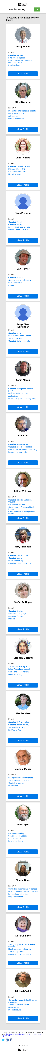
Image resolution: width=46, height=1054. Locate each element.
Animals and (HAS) (19, 667)
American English (15, 616)
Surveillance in (17, 836)
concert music (18, 556)
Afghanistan (13, 396)
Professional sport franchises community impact (20, 62)
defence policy (18, 722)
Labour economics (16, 119)
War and (15, 338)
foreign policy (18, 444)
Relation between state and (23, 892)
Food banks (13, 786)
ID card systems (15, 839)
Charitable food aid (16, 783)
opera (15, 558)
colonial (19, 166)
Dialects (11, 619)
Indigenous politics (16, 897)
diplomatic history (19, 341)
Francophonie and (19, 227)
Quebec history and (19, 280)
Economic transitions (17, 172)
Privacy (34, 1034)
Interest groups (14, 1010)
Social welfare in (18, 780)
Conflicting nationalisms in (22, 889)
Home (28, 1034)
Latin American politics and (22, 450)
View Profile (23, 74)
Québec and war (18, 393)
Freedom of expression (18, 452)
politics (15, 278)
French (15, 222)
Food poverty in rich (20, 778)
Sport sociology (14, 65)
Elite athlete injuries (16, 58)
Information (16, 833)
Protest (11, 285)
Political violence (15, 283)
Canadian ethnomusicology (19, 563)
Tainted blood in (18, 1005)
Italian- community (19, 669)
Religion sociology (16, 841)
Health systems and (19, 949)
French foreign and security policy (22, 399)
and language (17, 614)
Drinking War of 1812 (16, 169)
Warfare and (16, 727)
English (15, 611)
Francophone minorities (18, 894)
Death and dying (15, 674)
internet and (16, 505)
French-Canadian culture (18, 230)
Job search (13, 116)
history (15, 225)
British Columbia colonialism (20, 954)
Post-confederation (19, 336)
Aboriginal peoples (16, 952)
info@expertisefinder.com (15, 1034)
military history (18, 725)
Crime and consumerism (18, 672)
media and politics (20, 447)
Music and (15, 561)
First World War (14, 730)
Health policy (13, 1007)
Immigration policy (16, 113)
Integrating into (22, 111)
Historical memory (16, 174)
